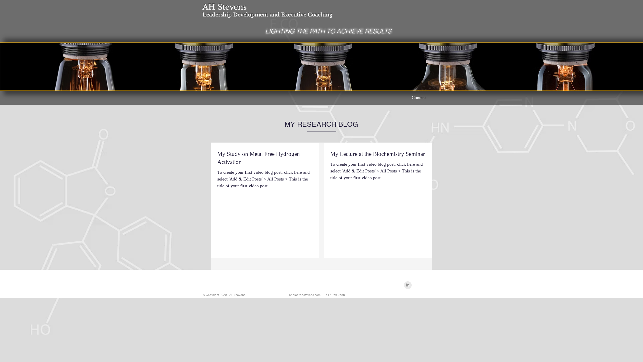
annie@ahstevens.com (304, 295)
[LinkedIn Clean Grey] (408, 285)
